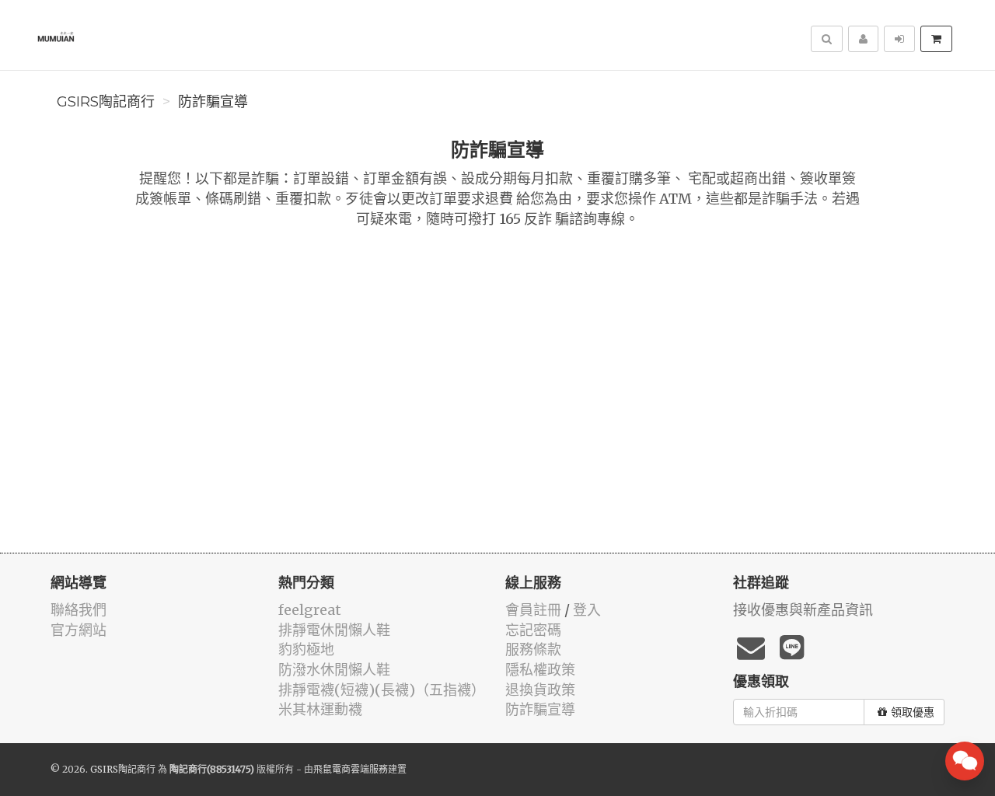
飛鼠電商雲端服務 (350, 769)
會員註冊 (533, 610)
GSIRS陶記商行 (106, 101)
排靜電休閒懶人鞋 (334, 630)
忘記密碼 (533, 630)
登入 (587, 610)
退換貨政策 (540, 690)
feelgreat (309, 610)
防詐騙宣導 (213, 101)
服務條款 (533, 649)
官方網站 (78, 630)
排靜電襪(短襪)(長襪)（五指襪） (381, 690)
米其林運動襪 (320, 709)
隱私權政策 (540, 670)
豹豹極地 (306, 649)
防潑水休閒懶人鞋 (334, 670)
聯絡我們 (78, 610)
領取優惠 (912, 712)
